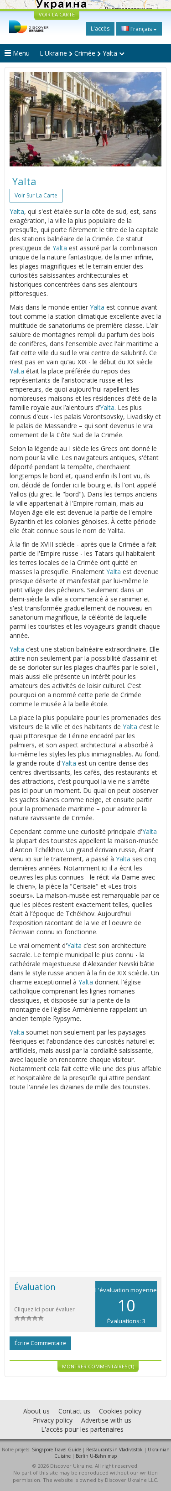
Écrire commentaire (40, 1343)
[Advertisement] (85, 1181)
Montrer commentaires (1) (98, 1366)
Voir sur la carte (36, 195)
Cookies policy (120, 1411)
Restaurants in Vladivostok (114, 1449)
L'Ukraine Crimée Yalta (79, 53)
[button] (21, 119)
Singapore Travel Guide (56, 1449)
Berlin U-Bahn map (96, 1456)
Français (141, 29)
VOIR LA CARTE (57, 14)
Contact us (74, 1411)
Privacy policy (53, 1420)
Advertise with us (106, 1420)
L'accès (100, 28)
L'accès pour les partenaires (82, 1429)
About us (36, 1411)
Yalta (17, 211)
